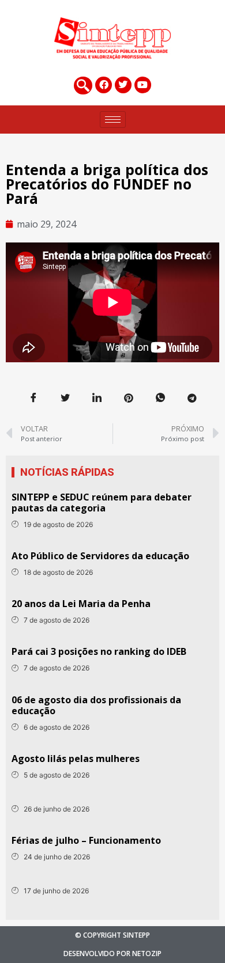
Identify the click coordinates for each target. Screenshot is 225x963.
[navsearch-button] (83, 85)
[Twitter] (123, 85)
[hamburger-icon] (113, 119)
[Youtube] (142, 85)
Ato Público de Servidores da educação (100, 555)
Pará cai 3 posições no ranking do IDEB (99, 651)
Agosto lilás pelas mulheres (76, 758)
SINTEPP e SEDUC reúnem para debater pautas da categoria (102, 502)
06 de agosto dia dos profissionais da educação (96, 705)
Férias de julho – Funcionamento (86, 840)
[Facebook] (103, 85)
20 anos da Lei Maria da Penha (81, 603)
